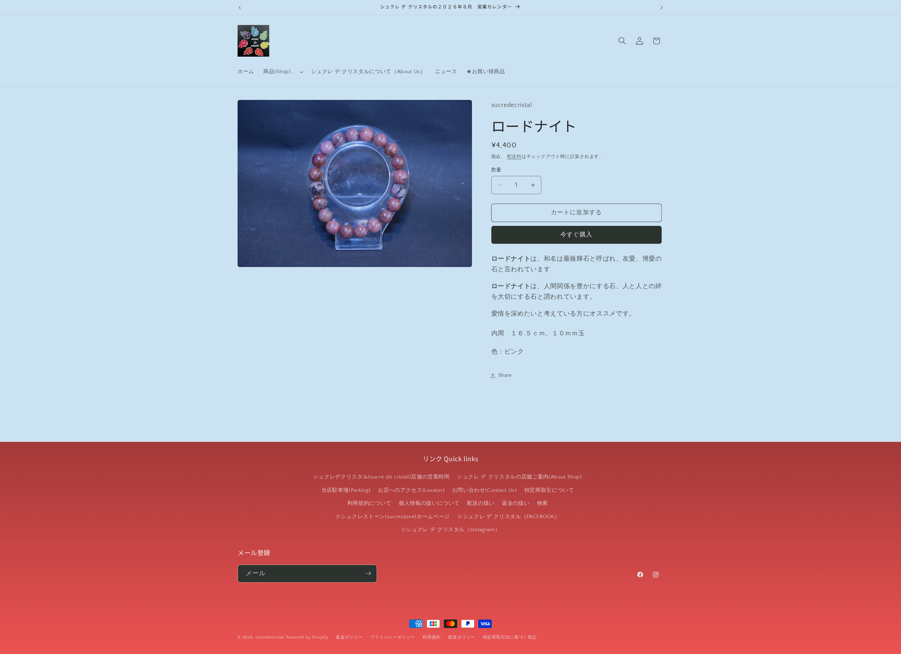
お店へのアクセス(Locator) (411, 490)
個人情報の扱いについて (429, 503)
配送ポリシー (461, 637)
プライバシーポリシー (392, 637)
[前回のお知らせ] (239, 7)
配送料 (514, 156)
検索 (542, 503)
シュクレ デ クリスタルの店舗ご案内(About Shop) (519, 477)
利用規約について (369, 503)
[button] (282, 72)
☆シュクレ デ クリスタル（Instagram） (450, 530)
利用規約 (432, 637)
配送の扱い (480, 503)
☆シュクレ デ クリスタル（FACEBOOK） (508, 517)
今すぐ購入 (576, 234)
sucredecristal (270, 637)
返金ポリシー (349, 637)
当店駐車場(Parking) (346, 490)
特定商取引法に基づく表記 (510, 637)
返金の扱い (515, 503)
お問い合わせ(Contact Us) (484, 490)
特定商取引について (549, 490)
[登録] (368, 573)
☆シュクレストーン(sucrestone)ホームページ (392, 517)
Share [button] (505, 375)
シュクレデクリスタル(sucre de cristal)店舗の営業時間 (381, 477)
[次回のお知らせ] (661, 7)
